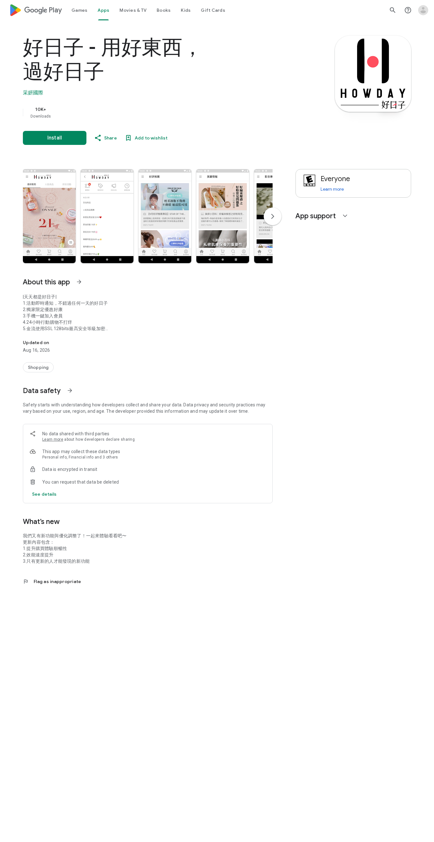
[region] (150, 112)
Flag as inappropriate (52, 581)
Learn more (52, 439)
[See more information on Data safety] (70, 390)
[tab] (79, 10)
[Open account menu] (423, 10)
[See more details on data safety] (44, 494)
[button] (49, 216)
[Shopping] (38, 367)
